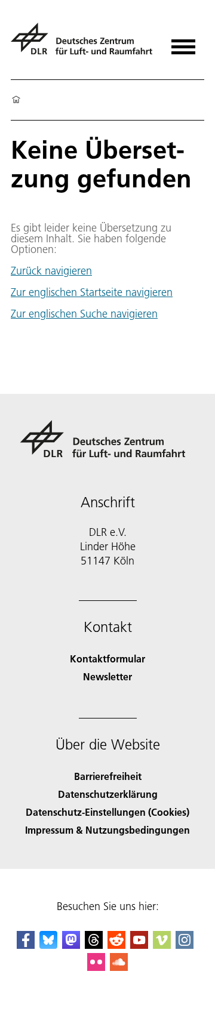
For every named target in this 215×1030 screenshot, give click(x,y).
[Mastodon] (71, 945)
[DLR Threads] (94, 945)
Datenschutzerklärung (108, 794)
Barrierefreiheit (108, 776)
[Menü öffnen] (183, 42)
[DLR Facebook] (26, 945)
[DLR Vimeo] (162, 945)
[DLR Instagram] (185, 945)
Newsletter (107, 676)
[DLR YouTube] (139, 945)
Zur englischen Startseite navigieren (92, 292)
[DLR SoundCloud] (119, 967)
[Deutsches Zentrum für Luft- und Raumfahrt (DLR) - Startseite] (83, 44)
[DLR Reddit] (116, 945)
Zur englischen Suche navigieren (84, 313)
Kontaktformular (107, 658)
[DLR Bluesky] (48, 945)
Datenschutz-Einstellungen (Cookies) (107, 812)
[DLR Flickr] (96, 967)
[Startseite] (16, 100)
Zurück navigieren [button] (51, 271)
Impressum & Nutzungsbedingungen (107, 830)
